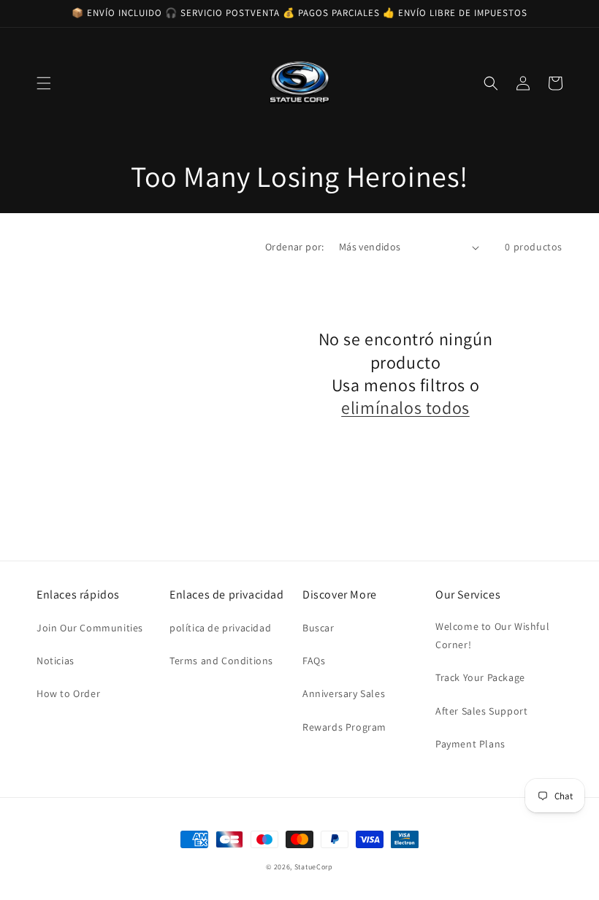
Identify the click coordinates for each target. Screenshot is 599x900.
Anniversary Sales (343, 693)
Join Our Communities (90, 627)
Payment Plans (470, 743)
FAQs (313, 660)
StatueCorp (313, 867)
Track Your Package (480, 677)
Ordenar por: (294, 246)
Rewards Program (344, 727)
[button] (44, 83)
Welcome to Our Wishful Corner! (492, 635)
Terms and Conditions (221, 660)
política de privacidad (220, 627)
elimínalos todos (405, 407)
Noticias (56, 660)
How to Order (68, 693)
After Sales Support (481, 711)
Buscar (318, 627)
